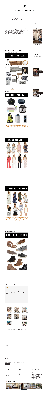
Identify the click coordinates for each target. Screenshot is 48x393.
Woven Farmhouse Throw (22, 88)
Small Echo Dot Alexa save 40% (24, 126)
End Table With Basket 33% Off (11, 87)
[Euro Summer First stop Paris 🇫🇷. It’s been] (39, 386)
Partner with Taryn (7, 375)
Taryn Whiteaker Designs (24, 7)
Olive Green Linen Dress (18, 220)
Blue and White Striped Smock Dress (21, 218)
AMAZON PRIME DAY (21, 28)
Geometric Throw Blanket (16, 88)
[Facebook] (36, 25)
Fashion (16, 329)
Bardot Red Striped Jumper (20, 179)
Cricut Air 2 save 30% (18, 125)
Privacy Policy (20, 374)
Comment (6, 345)
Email (6, 355)
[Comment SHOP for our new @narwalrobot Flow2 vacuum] (33, 386)
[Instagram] (37, 25)
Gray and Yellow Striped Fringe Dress (9, 217)
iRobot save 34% (8, 125)
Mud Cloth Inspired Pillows (19, 89)
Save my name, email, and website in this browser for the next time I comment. (15, 362)
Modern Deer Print (25, 87)
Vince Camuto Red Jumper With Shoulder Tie (11, 179)
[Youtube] (40, 57)
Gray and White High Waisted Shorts (18, 219)
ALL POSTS (13, 329)
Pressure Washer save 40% (24, 125)
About (6, 372)
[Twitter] (39, 57)
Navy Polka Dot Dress (17, 217)
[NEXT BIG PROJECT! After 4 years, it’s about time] (21, 386)
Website (6, 358)
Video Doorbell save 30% (17, 126)
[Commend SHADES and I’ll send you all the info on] (9, 386)
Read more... (38, 55)
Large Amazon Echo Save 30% (9, 126)
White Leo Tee (24, 219)
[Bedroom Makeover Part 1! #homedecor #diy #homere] (15, 386)
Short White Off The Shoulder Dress (12, 218)
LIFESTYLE (19, 329)
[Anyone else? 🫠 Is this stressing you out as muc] (27, 386)
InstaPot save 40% (12, 125)
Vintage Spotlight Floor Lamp (19, 87)
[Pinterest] (39, 25)
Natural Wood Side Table (9, 88)
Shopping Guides (23, 329)
